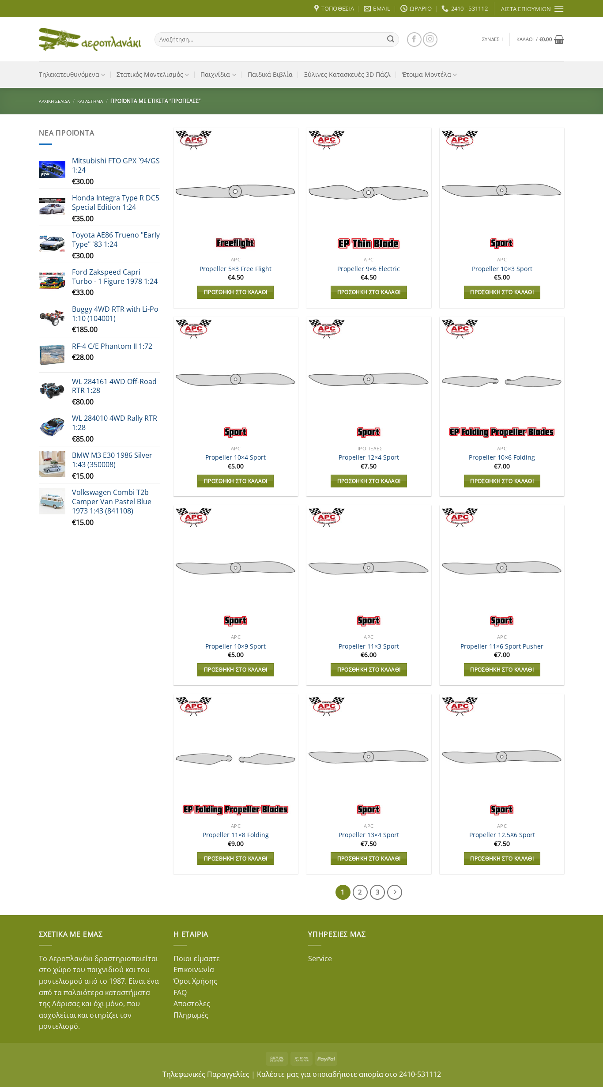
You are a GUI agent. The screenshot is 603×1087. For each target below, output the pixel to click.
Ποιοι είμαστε (196, 958)
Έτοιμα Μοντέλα (426, 74)
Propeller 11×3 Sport (369, 646)
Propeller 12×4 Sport (369, 457)
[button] (492, 39)
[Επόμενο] (394, 892)
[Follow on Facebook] (414, 39)
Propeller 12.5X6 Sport (502, 835)
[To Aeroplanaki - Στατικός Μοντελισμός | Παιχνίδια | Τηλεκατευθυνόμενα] (90, 39)
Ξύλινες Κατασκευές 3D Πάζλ (347, 74)
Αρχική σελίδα (54, 101)
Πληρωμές (190, 1015)
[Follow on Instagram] (430, 39)
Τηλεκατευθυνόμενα (69, 74)
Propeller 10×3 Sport (502, 269)
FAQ (180, 992)
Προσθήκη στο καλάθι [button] (236, 292)
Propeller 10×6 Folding (502, 457)
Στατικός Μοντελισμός (150, 74)
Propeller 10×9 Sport (235, 646)
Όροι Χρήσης (195, 981)
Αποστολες (191, 1003)
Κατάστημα (90, 101)
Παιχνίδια (215, 74)
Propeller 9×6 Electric (368, 269)
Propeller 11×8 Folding (236, 835)
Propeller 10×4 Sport (235, 457)
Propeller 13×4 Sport (369, 835)
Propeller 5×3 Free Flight (235, 269)
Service (320, 958)
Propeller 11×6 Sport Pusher (501, 646)
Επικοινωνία (193, 969)
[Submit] (390, 39)
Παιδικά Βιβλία (270, 74)
